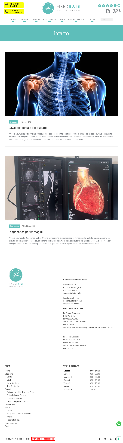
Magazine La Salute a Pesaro (19, 414)
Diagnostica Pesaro (71, 304)
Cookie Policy (24, 439)
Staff (9, 380)
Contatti (92, 19)
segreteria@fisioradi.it (72, 293)
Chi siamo (24, 19)
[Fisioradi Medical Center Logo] (61, 8)
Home (13, 19)
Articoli (9, 417)
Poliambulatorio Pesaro (72, 301)
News (62, 19)
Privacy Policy (10, 439)
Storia (9, 377)
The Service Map (14, 386)
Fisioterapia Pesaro (71, 298)
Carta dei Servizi (13, 383)
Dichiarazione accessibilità (43, 439)
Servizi (36, 19)
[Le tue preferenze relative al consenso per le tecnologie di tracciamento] (119, 439)
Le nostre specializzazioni (17, 401)
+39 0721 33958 (70, 290)
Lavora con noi (76, 19)
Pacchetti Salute (13, 420)
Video (9, 410)
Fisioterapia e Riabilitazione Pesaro (21, 392)
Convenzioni (49, 19)
